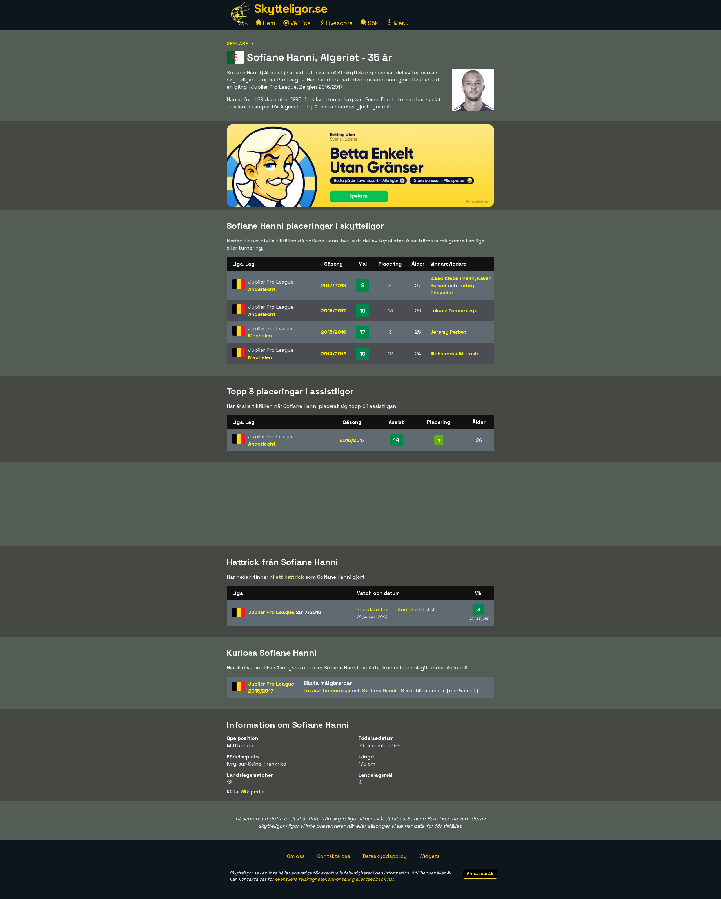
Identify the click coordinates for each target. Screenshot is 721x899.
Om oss (296, 856)
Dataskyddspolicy (384, 856)
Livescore (338, 23)
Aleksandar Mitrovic (455, 353)
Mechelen (260, 335)
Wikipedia (252, 791)
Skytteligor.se (290, 8)
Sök (372, 23)
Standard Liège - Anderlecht (390, 609)
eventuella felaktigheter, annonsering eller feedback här (334, 879)
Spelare (238, 43)
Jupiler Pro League (284, 612)
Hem (268, 23)
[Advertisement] (360, 504)
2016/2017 (333, 310)
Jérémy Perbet (448, 332)
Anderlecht (262, 289)
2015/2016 (333, 332)
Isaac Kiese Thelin (452, 278)
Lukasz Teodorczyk (453, 310)
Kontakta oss (333, 856)
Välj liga (300, 23)
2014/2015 (333, 353)
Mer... (400, 23)
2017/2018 (333, 285)
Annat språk (480, 873)
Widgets (429, 856)
